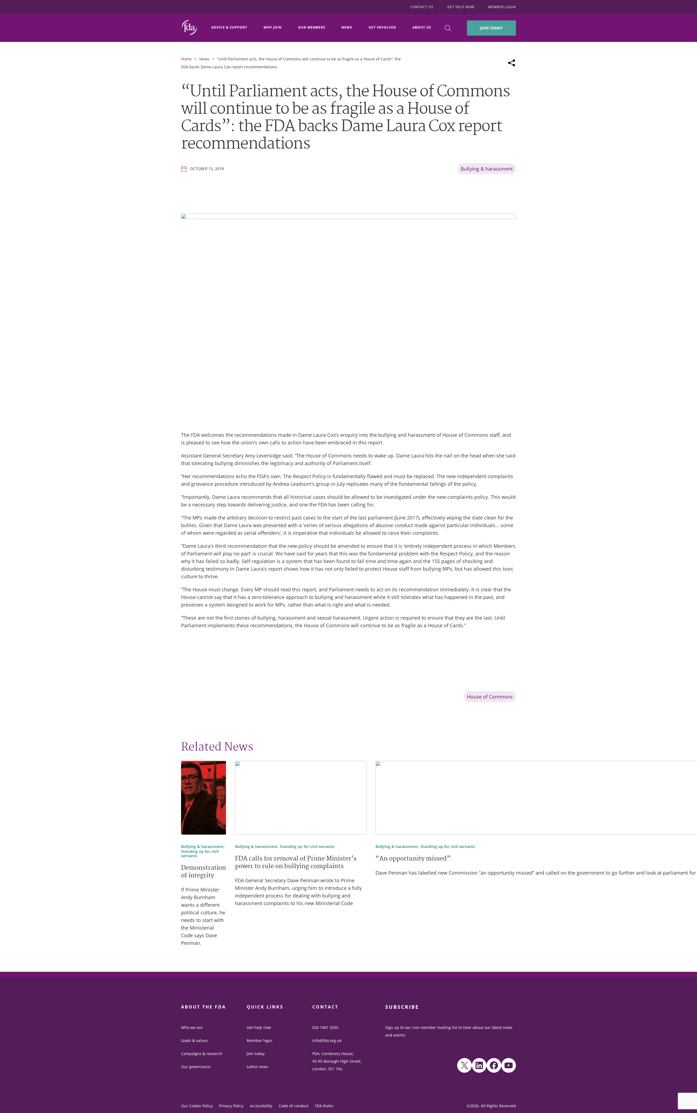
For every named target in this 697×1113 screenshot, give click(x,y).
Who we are (192, 1027)
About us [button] (421, 27)
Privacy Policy (231, 1105)
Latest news (257, 1066)
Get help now (259, 1027)
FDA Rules (324, 1105)
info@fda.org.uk (326, 1040)
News (204, 59)
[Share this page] (511, 63)
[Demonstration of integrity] (203, 799)
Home (186, 59)
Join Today (491, 27)
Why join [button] (273, 27)
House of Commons (490, 696)
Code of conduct (293, 1105)
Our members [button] (311, 27)
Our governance (195, 1066)
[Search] (448, 28)
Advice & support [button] (229, 27)
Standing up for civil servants (200, 854)
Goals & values (194, 1040)
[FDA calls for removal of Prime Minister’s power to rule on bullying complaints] (300, 799)
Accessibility (261, 1105)
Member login (259, 1040)
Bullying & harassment (487, 168)
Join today (256, 1053)
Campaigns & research (201, 1053)
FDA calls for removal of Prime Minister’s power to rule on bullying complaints (295, 863)
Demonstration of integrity (203, 872)
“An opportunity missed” (413, 859)
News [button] (346, 27)
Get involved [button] (382, 27)
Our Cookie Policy (197, 1105)
